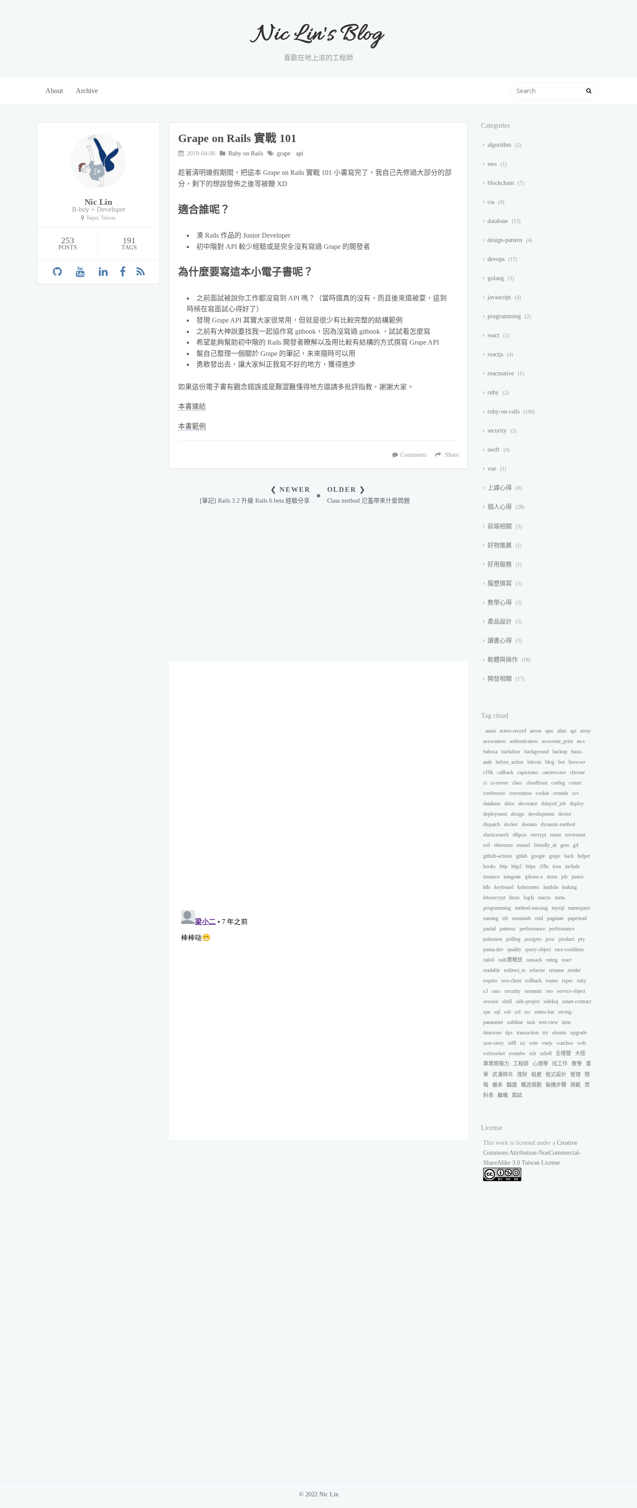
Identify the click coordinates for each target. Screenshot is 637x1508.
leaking (569, 887)
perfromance (562, 929)
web (581, 1043)
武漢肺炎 (502, 1075)
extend (523, 845)
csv (575, 793)
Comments (413, 455)
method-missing (531, 908)
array (585, 731)
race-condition (569, 949)
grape (283, 153)
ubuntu (559, 1033)
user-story (493, 1043)
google (538, 856)
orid (539, 918)
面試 (517, 1095)
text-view (548, 1022)
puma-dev (493, 949)
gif (575, 845)
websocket (494, 1053)
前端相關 (501, 526)
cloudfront (536, 783)
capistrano (527, 772)
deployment (495, 814)
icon (556, 866)
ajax (549, 731)
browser (577, 762)
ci (485, 783)
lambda (550, 887)
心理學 (540, 1064)
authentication (524, 741)
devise (564, 814)
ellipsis (520, 835)
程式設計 (556, 1075)
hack (569, 856)
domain (529, 824)
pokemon (492, 939)
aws (493, 164)
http (503, 866)
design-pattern (506, 240)
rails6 (488, 960)
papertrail (577, 918)
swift (494, 449)
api (299, 153)
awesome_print (557, 741)
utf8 (512, 1043)
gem (564, 845)
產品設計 (501, 621)
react (494, 335)
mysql (558, 908)
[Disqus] (318, 785)
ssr (527, 1012)
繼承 (497, 1085)
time (566, 1022)
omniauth (521, 918)
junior (578, 877)
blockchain (502, 183)
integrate (512, 877)
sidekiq (550, 1001)
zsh (532, 1053)
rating (552, 960)
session (490, 1001)
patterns (508, 929)
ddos (509, 804)
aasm (490, 731)
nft (505, 918)
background (536, 752)
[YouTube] (80, 272)
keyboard (504, 887)
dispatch (491, 824)
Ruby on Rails (245, 153)
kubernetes (528, 887)
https (531, 866)
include (572, 866)
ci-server (499, 783)
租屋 (536, 1075)
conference (494, 793)
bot (561, 762)
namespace (579, 908)
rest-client (511, 981)
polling (513, 939)
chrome (577, 772)
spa (486, 1012)
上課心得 (501, 487)
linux (514, 897)
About (54, 90)
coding (558, 783)
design (517, 814)
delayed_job (553, 804)
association (494, 741)
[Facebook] (123, 272)
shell (507, 1001)
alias (561, 731)
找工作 (560, 1064)
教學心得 (501, 602)
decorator (527, 804)
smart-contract (576, 1001)
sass (496, 991)
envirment (575, 835)
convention (520, 793)
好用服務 (501, 564)
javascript (500, 297)
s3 (485, 991)
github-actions (497, 856)
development (541, 814)
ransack (534, 960)
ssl (517, 1012)
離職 (502, 1095)
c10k (488, 772)
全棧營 (563, 1053)
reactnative (502, 373)
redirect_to (515, 970)
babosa (490, 752)
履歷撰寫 (501, 583)
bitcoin (534, 762)
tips (509, 1033)
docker (511, 824)
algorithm (500, 145)
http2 (516, 866)
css (492, 202)
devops (497, 259)
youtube (517, 1053)
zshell (546, 1053)
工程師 (521, 1064)
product (566, 939)
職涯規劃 (531, 1085)
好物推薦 (501, 545)
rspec (567, 981)
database (499, 221)
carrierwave (554, 772)
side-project (528, 1001)
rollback (533, 981)
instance (491, 877)
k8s (487, 887)
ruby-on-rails (504, 411)
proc (550, 939)
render (574, 970)
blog (549, 762)
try (545, 1033)
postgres (533, 939)
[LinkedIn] (103, 272)
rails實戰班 (510, 960)
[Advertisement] (318, 583)
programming (505, 316)
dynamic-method (558, 824)
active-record (513, 731)
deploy (577, 804)
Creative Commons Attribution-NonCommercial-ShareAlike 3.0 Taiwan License (532, 1152)
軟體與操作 (504, 659)
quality (514, 949)
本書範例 (192, 426)
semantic (533, 991)
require (490, 981)
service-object (571, 991)
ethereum (503, 845)
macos (544, 897)
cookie (542, 793)
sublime (515, 1022)
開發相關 (501, 678)
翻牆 (512, 1085)
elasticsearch (496, 835)
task (531, 1022)
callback (505, 772)
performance (532, 929)
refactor (537, 970)
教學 (577, 1064)
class (517, 783)
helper (584, 856)
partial (489, 929)
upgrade (578, 1033)
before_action (509, 762)
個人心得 (501, 507)
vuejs (547, 1043)
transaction (528, 1033)
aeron (535, 731)
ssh (507, 1012)
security (498, 430)
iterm (552, 877)
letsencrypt (494, 897)
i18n (544, 866)
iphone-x (534, 877)
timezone (492, 1033)
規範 (575, 1085)
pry (581, 939)
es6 (486, 845)
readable (491, 970)
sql (497, 1012)
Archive (87, 90)
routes (552, 981)
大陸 (580, 1053)
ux (522, 1043)
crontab (560, 793)
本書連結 (192, 406)
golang (497, 278)
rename (556, 970)
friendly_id (545, 845)
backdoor (510, 752)
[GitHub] (57, 272)
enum (555, 835)
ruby (494, 392)
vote (533, 1043)
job (564, 877)
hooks (489, 866)
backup (559, 752)
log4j (528, 897)
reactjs (496, 354)
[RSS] (140, 272)
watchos (564, 1043)
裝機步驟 (556, 1085)
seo (549, 991)
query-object (538, 949)
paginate (555, 918)
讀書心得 (501, 640)
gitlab (521, 856)
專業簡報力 (496, 1064)
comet (575, 783)
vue (493, 468)
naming (490, 918)
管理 (575, 1075)
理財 (522, 1075)
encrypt (538, 835)
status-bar (544, 1012)
